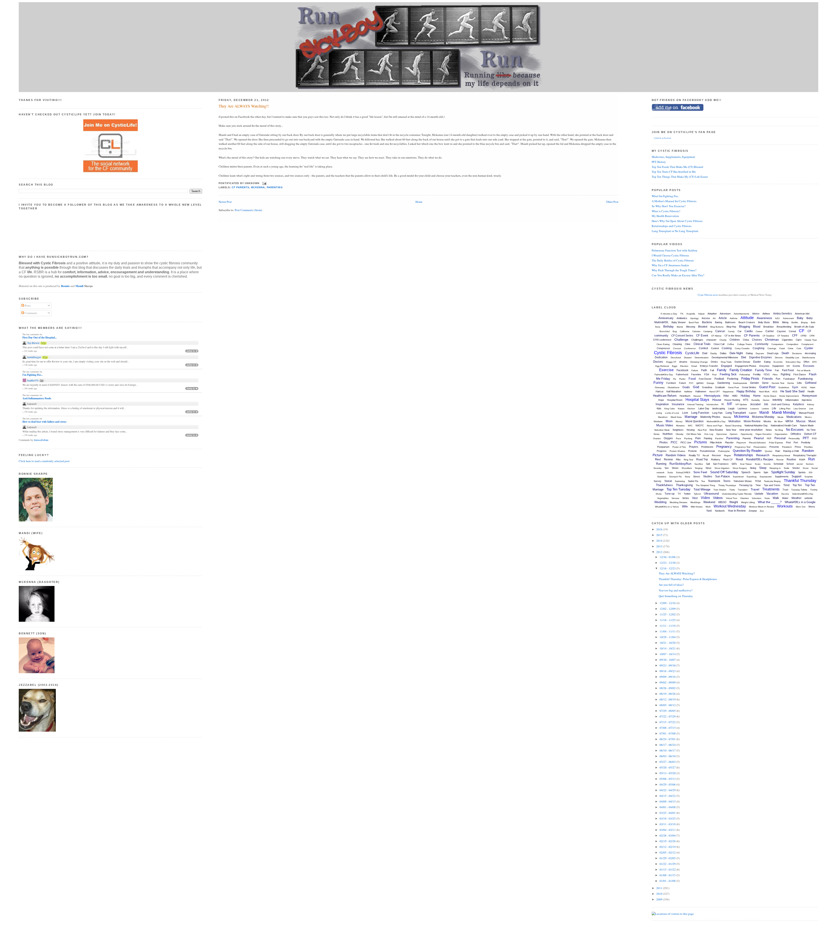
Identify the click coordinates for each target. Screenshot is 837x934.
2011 (659, 888)
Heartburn (685, 395)
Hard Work (764, 391)
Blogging (744, 326)
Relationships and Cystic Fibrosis (671, 226)
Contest (703, 348)
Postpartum (663, 447)
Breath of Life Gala (804, 326)
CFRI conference (662, 339)
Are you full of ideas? (671, 585)
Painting (708, 438)
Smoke (796, 468)
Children (735, 339)
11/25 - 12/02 (668, 614)
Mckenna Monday (763, 416)
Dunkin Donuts (742, 361)
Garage (710, 383)
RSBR (802, 459)
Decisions (797, 353)
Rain (777, 451)
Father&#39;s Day (664, 374)
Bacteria (707, 322)
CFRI (812, 336)
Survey (657, 481)
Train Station (719, 489)
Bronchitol (665, 331)
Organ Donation (763, 434)
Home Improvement (789, 396)
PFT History (659, 162)
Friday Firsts (750, 378)
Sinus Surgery (740, 468)
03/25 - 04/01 (668, 813)
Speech (745, 472)
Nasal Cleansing (733, 425)
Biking (785, 322)
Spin (766, 472)
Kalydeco (798, 404)
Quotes (768, 451)
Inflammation (792, 400)
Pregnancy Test (742, 447)
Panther (719, 438)
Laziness (742, 408)
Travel (755, 489)
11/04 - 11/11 (668, 631)
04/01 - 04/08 (668, 807)
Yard (709, 510)
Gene (765, 382)
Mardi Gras (676, 417)
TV (679, 493)
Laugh (731, 408)
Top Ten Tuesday (679, 489)
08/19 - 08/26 (668, 694)
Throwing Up (745, 485)
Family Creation (741, 370)
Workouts (785, 506)
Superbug (752, 476)
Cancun (720, 331)
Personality (794, 438)
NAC (690, 425)
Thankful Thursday (800, 480)
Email (694, 366)
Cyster (808, 348)
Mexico (808, 417)
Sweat (668, 481)
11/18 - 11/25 (668, 620)
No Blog (779, 430)
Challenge (681, 339)
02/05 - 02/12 (668, 852)
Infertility (777, 399)
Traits (732, 489)
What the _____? (770, 502)
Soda (670, 472)
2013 (659, 546)
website (809, 498)
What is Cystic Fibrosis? (666, 211)
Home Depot (770, 396)
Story (687, 476)
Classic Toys (811, 340)
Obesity (679, 434)
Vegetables (663, 498)
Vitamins (744, 498)
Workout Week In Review (761, 506)
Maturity (727, 417)
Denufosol (676, 357)
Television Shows (742, 481)
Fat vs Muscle (804, 370)
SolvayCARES (683, 472)
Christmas (772, 339)
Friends (767, 378)
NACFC (700, 425)
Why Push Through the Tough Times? (674, 270)
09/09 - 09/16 (668, 677)
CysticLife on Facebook (662, 138)
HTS (745, 399)
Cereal (792, 331)
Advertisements (741, 313)
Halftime (688, 391)
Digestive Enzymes (760, 357)
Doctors (658, 361)
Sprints (802, 472)
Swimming (680, 481)
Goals (686, 387)
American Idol (802, 313)
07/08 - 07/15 (668, 728)
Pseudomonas (707, 451)
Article (723, 318)
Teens (726, 481)
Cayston (781, 331)
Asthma (733, 318)
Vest (695, 498)
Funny (658, 382)
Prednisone (707, 447)
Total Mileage (702, 489)
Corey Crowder (742, 348)
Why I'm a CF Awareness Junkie (670, 265)
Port (796, 442)
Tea (703, 481)
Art (714, 318)
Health (811, 391)
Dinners (779, 357)
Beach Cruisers (746, 322)
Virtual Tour (731, 498)
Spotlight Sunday (783, 472)
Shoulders (687, 468)
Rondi (739, 459)
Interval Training (695, 404)
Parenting (275, 187)
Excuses (808, 365)
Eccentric (778, 362)
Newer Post (225, 202)
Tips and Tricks (772, 485)
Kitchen (691, 408)
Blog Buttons (716, 327)
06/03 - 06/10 (668, 756)
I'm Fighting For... (32, 375)
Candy (731, 331)
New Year (731, 430)
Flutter (682, 379)
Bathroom (730, 322)
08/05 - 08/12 (668, 705)
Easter (757, 361)
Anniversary (666, 318)
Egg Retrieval (662, 366)
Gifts (799, 383)
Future (682, 383)
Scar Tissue (746, 464)
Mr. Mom (778, 421)
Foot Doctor (705, 378)
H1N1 (804, 387)
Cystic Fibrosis (668, 352)
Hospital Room (674, 400)
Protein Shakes (677, 451)
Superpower (766, 476)
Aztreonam (788, 318)
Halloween (700, 391)
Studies (707, 476)
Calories (696, 331)
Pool (788, 442)
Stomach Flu (675, 476)
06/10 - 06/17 (668, 750)
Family (721, 370)
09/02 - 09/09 (668, 682)
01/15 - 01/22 (668, 869)
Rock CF (728, 459)
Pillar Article (716, 442)
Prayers (693, 446)
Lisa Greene (800, 408)
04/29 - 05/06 (668, 784)
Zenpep (753, 510)
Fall (712, 370)
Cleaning (677, 344)
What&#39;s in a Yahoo (667, 506)
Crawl (782, 348)
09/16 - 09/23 (668, 671)
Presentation (760, 447)
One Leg (708, 434)
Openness (721, 434)
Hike (726, 395)
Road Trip (702, 459)
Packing (688, 438)
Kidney (810, 404)
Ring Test (688, 459)
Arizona (706, 318)
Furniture (671, 383)
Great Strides (749, 387)
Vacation (772, 493)
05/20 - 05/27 (668, 767)
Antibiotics (682, 318)
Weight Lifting (748, 502)
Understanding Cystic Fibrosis (737, 494)
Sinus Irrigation (722, 468)
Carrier (770, 331)
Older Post (612, 202)
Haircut (659, 391)
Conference (690, 348)
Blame (680, 327)
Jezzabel (755, 404)
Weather (796, 498)
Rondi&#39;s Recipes (759, 459)
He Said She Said (792, 391)
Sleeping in (775, 468)
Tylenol (697, 494)
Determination (702, 357)
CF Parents (240, 187)
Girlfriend (810, 382)
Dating (749, 353)
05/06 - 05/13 (668, 779)
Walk (776, 498)
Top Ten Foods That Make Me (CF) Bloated (677, 167)
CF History (716, 336)
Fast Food (788, 370)
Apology (694, 318)
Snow (805, 468)
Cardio (749, 331)
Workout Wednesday (730, 506)
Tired (786, 485)
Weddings (695, 502)
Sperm (757, 472)
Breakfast (768, 326)
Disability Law (792, 357)
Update (759, 493)
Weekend (709, 502)
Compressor (663, 348)
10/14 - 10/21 (668, 648)
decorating (810, 353)
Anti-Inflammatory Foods (36, 398)
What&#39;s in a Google (800, 502)
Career (759, 331)
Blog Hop (731, 326)
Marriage (691, 416)
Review (668, 459)
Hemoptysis (712, 395)
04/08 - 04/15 (668, 801)
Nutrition (668, 433)
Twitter (687, 493)
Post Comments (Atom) (248, 210)
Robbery (715, 459)
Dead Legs (773, 353)
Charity (723, 340)
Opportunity (746, 434)
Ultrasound (711, 493)
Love (685, 412)
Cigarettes (787, 339)
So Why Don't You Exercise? (669, 206)
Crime (790, 348)
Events (796, 366)
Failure (694, 370)
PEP (769, 438)
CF (802, 330)
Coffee (730, 344)
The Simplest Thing (705, 485)
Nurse (657, 434)
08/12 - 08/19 (668, 699)
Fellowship (745, 374)
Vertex (685, 498)
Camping (707, 331)
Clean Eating (663, 344)
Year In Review (737, 510)
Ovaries (657, 438)
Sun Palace (722, 476)
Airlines (766, 313)
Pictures (700, 442)
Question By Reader (747, 450)
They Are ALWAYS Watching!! (244, 106)
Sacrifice (698, 464)
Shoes (675, 468)
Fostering (732, 378)
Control (715, 348)
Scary (757, 464)
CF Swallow (768, 336)
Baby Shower (679, 322)
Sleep (762, 468)
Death (785, 353)
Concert (677, 348)
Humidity (755, 400)
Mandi (79, 286)
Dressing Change (699, 362)
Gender (754, 382)
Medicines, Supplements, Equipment (673, 157)
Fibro (775, 374)
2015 (659, 535)
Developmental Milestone (725, 357)
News (769, 430)
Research (762, 455)
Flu (674, 379)
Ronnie (65, 286)
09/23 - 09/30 (668, 665)
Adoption (712, 313)
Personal (780, 438)
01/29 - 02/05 (668, 858)
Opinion (734, 434)
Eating (767, 361)
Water (785, 498)
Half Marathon (673, 391)
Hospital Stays (697, 400)
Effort (806, 361)
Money (679, 421)
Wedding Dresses (678, 502)
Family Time (763, 370)
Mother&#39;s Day (716, 421)
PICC (674, 442)
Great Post (733, 387)
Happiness (728, 391)
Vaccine (785, 494)
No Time (811, 430)
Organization (781, 434)
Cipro (798, 339)
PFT (806, 438)
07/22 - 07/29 (668, 716)
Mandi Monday (784, 412)
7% (681, 313)
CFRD (803, 336)
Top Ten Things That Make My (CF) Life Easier (680, 177)
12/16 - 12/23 (668, 568)
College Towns (744, 344)
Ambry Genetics (782, 313)
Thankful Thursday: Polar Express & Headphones (688, 579)
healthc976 (32, 380)
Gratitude (720, 387)
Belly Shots (764, 322)
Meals (780, 417)
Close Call (719, 344)
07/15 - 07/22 (668, 722)
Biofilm (794, 322)
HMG (735, 395)
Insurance (678, 404)
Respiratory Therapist (804, 455)
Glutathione (673, 387)
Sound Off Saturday (724, 472)
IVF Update (741, 404)
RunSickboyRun (680, 463)
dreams (683, 361)
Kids (659, 408)
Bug (675, 331)
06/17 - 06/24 (668, 745)
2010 (659, 894)
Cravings (771, 348)
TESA (758, 481)
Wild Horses (697, 506)
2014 (659, 541)
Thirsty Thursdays (727, 485)
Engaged (726, 365)
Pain (698, 438)
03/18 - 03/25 (668, 818)
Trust (785, 489)
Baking (718, 322)
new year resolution (751, 429)
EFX (814, 362)
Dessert (688, 357)
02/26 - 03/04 (668, 835)
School (790, 464)
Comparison (777, 344)
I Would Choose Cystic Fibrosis (670, 255)
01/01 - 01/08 (668, 881)
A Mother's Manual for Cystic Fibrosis (674, 201)
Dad (704, 353)
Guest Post (767, 387)
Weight (733, 502)
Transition (743, 489)
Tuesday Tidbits (799, 489)
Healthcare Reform (665, 395)
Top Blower (33, 343)
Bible (776, 322)
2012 (659, 552)
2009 (659, 899)
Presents (774, 447)
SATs (734, 464)
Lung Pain (717, 413)
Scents (767, 464)
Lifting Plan (785, 408)
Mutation (680, 425)
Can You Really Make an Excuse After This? (678, 275)
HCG (774, 391)
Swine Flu (693, 481)
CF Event (702, 335)
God (696, 387)
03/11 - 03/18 (668, 824)
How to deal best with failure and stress (44, 421)
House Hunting (732, 400)
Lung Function (700, 412)
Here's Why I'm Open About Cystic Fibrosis (677, 221)
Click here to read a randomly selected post (44, 461)
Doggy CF (671, 362)
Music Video (664, 425)
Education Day (793, 362)
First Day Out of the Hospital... (39, 337)
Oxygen (668, 438)
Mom (669, 421)
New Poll (702, 430)
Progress (662, 451)
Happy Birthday (746, 391)
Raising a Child (791, 451)
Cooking (727, 348)
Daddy (713, 353)
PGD (814, 438)
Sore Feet (700, 472)
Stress (696, 476)
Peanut (759, 438)
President (787, 447)
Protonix (692, 451)
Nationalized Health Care (784, 425)
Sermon (810, 464)
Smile (786, 468)
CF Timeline (783, 336)
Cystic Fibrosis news (708, 294)
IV (722, 404)
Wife (685, 506)
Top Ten (797, 485)
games (700, 383)
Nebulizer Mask (662, 430)
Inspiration (662, 404)
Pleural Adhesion (757, 442)
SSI (810, 472)
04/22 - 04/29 (668, 790)
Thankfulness (664, 485)
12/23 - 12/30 (668, 563)
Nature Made (807, 425)
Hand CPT (714, 391)
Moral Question (695, 421)
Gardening (723, 382)
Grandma (707, 387)
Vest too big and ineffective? (675, 590)
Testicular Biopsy (772, 481)
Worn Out (800, 506)
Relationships (743, 455)
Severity (657, 468)
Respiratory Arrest (781, 455)
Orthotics (796, 433)
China (746, 339)
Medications (794, 416)
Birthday (668, 326)
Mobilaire (658, 421)
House (716, 399)
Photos (663, 442)
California (684, 331)
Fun (778, 378)
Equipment (778, 366)
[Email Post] (263, 183)
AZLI (777, 318)
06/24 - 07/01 (668, 739)
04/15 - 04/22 (668, 796)
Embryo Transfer (709, 366)
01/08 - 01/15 (668, 875)
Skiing (753, 468)
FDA (706, 374)
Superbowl (738, 476)
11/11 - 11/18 (668, 626)
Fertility (757, 374)
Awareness (764, 318)
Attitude (747, 318)
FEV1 (767, 374)
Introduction (712, 404)
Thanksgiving (684, 485)
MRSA (789, 421)
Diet (743, 357)
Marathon (663, 417)
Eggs (674, 366)
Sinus (708, 468)
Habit (812, 387)
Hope (661, 400)
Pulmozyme (724, 451)
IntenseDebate (41, 440)
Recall (706, 455)
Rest (658, 459)
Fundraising (805, 378)
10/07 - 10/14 (668, 654)
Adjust (701, 313)
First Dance (799, 374)
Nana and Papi (714, 425)
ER (788, 366)
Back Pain (694, 322)
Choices (757, 339)
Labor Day (703, 408)
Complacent (807, 344)
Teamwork (714, 481)
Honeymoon (809, 395)
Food (692, 378)
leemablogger (34, 357)
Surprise (809, 476)
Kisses (681, 408)
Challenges (697, 339)
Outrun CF (810, 433)
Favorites (696, 374)
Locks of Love (672, 413)
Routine (791, 459)
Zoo (762, 511)
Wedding (660, 502)
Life (774, 408)
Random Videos (676, 455)
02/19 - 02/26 (668, 841)
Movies (767, 421)
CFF (795, 335)
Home (418, 202)
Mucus (800, 421)
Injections (807, 400)
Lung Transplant (736, 412)
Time (758, 485)
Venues (675, 498)
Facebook (682, 370)
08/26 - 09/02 (668, 688)
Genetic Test (778, 383)
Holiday (745, 395)
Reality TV (694, 455)
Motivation (734, 421)
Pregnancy (724, 446)
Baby (800, 318)
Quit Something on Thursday (676, 596)
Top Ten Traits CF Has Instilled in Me (674, 172)
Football (719, 378)
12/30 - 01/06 (668, 557)
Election (684, 366)
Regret (727, 455)
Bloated (702, 326)
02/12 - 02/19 (668, 847)
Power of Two (679, 447)
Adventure (725, 313)
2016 (659, 529)
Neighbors (678, 430)
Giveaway (660, 387)
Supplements (782, 476)
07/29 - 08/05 (668, 711)
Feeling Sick (728, 374)
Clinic (688, 344)
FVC (691, 383)
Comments (30, 313)
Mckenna (258, 187)
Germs (790, 383)
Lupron (752, 413)
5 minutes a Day (669, 313)
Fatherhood (682, 374)
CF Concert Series (682, 335)
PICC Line (685, 442)
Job (766, 404)
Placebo (729, 442)
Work (708, 506)
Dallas (723, 353)
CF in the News (733, 335)
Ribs (678, 459)
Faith (704, 370)
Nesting (691, 430)
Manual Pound (806, 413)
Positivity (805, 442)
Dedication (661, 357)
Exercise (666, 370)
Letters (765, 408)
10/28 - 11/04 (668, 637)
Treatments (770, 489)
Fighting (785, 374)
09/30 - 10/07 (668, 660)
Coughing (758, 348)
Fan (777, 370)
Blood (756, 326)
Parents (747, 438)
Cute (798, 348)
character (711, 339)
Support (796, 476)
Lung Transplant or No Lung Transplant (675, 231)
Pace (678, 438)
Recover (716, 455)
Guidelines (783, 387)
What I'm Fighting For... (665, 196)
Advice (755, 313)
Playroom (741, 442)
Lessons (754, 408)
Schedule (778, 464)
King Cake (669, 408)
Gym (795, 387)
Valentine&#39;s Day (802, 494)
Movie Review (752, 421)
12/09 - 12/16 (668, 603)
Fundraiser (789, 378)
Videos (718, 498)
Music (812, 421)
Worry (811, 506)
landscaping (718, 408)
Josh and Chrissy (780, 404)
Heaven (697, 396)
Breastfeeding (784, 326)
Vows (767, 498)
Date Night (736, 353)
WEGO (722, 502)
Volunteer (756, 498)
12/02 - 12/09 (668, 609)
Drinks (714, 361)
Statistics (661, 476)
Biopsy (804, 322)
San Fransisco (720, 464)
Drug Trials (726, 362)
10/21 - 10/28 (668, 643)
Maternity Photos (710, 416)
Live (811, 408)
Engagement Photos (745, 366)
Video (705, 498)
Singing (699, 468)
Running (661, 463)
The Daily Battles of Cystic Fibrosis (673, 260)
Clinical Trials (702, 344)
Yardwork (720, 510)
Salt (708, 464)
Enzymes (764, 366)
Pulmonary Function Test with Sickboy (675, 250)
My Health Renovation (665, 216)
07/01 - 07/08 (668, 733)
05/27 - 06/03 (668, 762)
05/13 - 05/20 (668, 773)
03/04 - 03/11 (668, 830)
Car (740, 331)
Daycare (760, 353)
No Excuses (795, 429)
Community (761, 344)
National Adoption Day (756, 425)
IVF (729, 404)
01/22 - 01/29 (668, 864)
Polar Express (776, 442)
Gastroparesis (740, 383)
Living (659, 413)
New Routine (716, 430)
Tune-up (670, 493)
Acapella (690, 313)
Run (811, 459)
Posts (27, 305)
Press (798, 447)
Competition (792, 344)
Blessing (690, 326)
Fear (714, 374)
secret (800, 464)
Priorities (808, 447)
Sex (667, 468)
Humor (766, 400)
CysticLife (692, 353)
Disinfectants (808, 357)
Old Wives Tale (693, 434)
